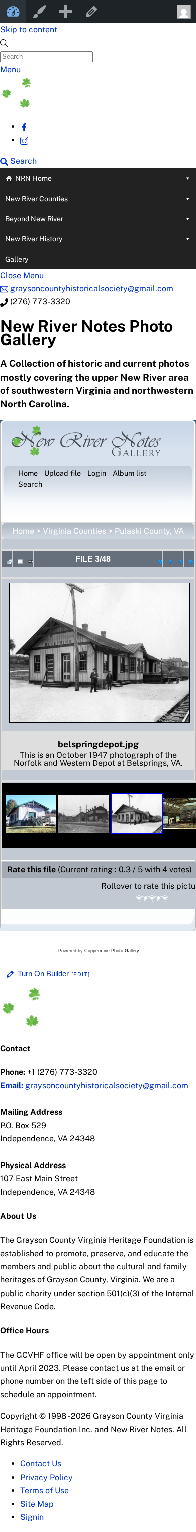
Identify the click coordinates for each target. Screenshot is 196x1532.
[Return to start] (157, 559)
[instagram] (24, 140)
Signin (32, 1517)
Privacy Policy (46, 1477)
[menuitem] (65, 11)
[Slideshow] (28, 559)
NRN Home (33, 178)
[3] (152, 898)
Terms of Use (44, 1490)
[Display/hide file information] (18, 559)
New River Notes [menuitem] (13, 11)
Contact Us (40, 1463)
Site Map (37, 1504)
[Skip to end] (189, 559)
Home (23, 531)
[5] (165, 898)
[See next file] (178, 559)
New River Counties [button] (36, 199)
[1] (139, 898)
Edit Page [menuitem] (91, 11)
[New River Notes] (75, 105)
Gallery (16, 259)
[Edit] (80, 974)
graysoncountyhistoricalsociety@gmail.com (94, 1085)
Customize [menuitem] (39, 11)
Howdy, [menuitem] (183, 11)
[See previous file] (168, 559)
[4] (158, 898)
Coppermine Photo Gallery (111, 950)
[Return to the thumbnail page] (7, 559)
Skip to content (28, 29)
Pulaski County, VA (149, 531)
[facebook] (24, 126)
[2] (145, 898)
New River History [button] (33, 239)
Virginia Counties (74, 531)
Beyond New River (34, 219)
